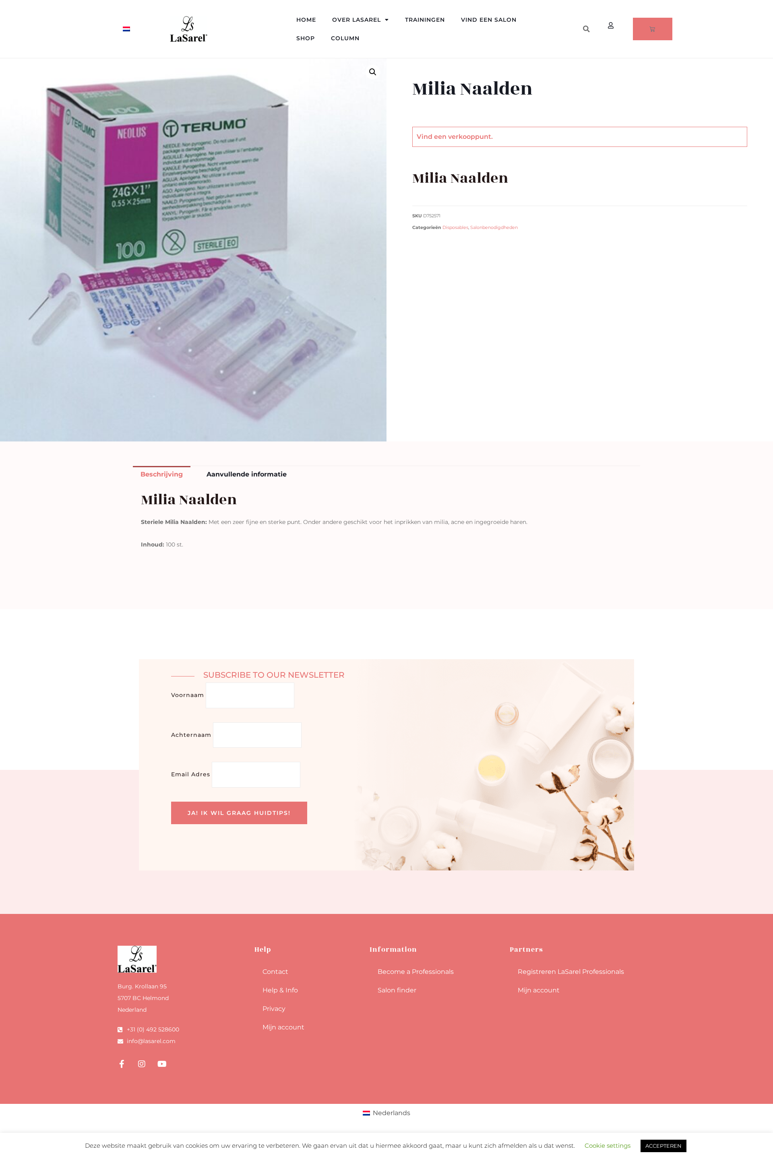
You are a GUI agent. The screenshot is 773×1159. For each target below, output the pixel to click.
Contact (275, 971)
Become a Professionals (416, 971)
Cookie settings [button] (607, 1145)
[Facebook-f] (122, 1064)
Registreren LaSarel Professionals (571, 971)
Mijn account (283, 1027)
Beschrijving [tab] (162, 474)
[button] (586, 29)
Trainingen (425, 19)
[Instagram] (142, 1064)
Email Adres (190, 774)
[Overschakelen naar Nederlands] (126, 29)
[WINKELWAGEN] (652, 29)
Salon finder (397, 990)
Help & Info (280, 990)
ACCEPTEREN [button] (663, 1146)
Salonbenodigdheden (494, 227)
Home (306, 19)
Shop (305, 38)
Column (345, 38)
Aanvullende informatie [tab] (247, 474)
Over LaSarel (356, 19)
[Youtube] (162, 1064)
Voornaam (187, 695)
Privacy (273, 1009)
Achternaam (191, 734)
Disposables (455, 227)
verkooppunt (469, 136)
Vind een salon (489, 19)
